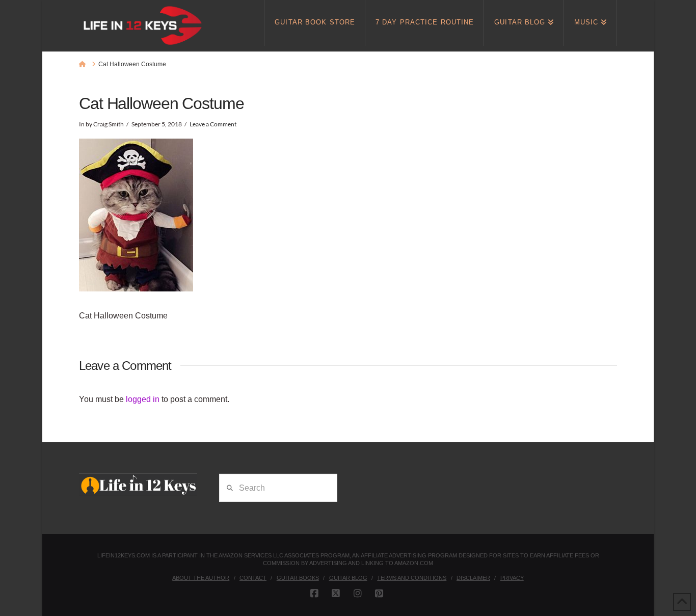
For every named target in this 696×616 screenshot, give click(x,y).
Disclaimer (473, 578)
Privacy (512, 578)
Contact (252, 578)
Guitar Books (298, 578)
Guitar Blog (348, 578)
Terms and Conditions (411, 578)
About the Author (200, 578)
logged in (142, 399)
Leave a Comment (213, 124)
